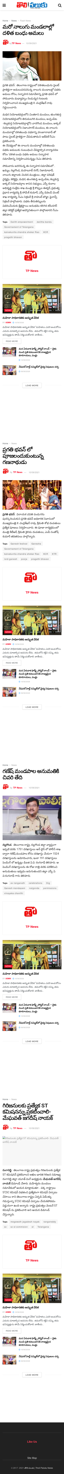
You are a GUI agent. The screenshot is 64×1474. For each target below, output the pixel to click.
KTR (54, 553)
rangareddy (50, 1221)
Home (5, 20)
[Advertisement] (32, 414)
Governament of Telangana (19, 226)
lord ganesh (10, 558)
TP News (16, 43)
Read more (12, 341)
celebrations (35, 882)
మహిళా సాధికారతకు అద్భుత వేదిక (21, 317)
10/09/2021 (31, 43)
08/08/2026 (25, 371)
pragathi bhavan (13, 237)
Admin (8, 322)
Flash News (25, 20)
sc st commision (19, 1226)
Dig (48, 882)
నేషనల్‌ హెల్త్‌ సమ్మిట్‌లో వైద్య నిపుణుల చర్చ (39, 366)
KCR (45, 232)
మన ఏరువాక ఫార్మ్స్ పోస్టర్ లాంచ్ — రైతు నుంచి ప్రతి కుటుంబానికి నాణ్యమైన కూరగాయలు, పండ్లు (37, 352)
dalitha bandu (44, 221)
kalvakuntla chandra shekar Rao (21, 232)
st (33, 1226)
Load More (32, 385)
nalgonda (34, 888)
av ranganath (18, 882)
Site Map (32, 1458)
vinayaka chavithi (13, 893)
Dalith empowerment (22, 221)
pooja (24, 558)
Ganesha (36, 543)
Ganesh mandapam (14, 888)
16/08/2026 (19, 322)
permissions (49, 888)
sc (5, 1226)
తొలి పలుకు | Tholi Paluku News (38, 1467)
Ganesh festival (19, 543)
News (14, 20)
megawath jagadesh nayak (25, 1221)
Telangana (43, 1226)
